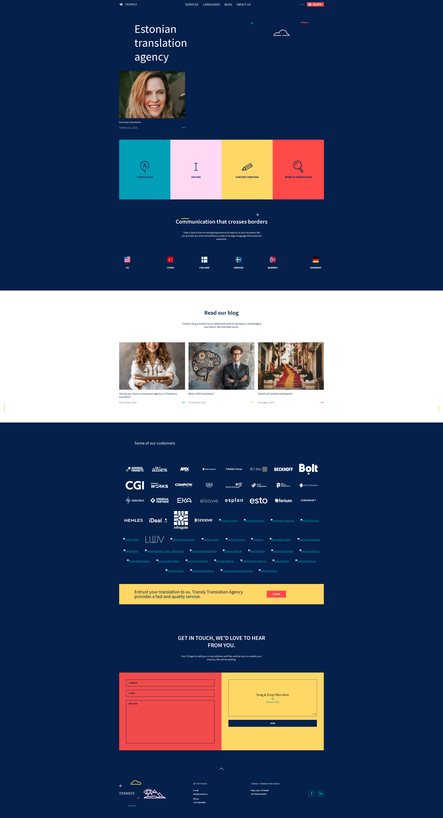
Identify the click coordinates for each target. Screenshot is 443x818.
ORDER (276, 594)
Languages (211, 4)
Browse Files (272, 702)
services (192, 4)
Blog (228, 4)
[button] (302, 4)
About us (244, 4)
